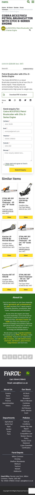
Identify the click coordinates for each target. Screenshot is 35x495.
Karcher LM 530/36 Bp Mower (23, 200)
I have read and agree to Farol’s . (16, 164)
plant (8, 306)
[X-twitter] (15, 357)
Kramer (26, 319)
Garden (16, 7)
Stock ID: (5, 68)
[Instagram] (9, 357)
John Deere (19, 319)
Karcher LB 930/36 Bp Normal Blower (8, 239)
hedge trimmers (12, 343)
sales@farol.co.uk (20, 383)
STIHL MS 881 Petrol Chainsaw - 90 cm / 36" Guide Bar (25, 278)
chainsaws (7, 341)
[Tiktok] (30, 357)
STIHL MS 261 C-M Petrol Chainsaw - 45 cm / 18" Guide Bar (8, 202)
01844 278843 (20, 379)
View (9, 217)
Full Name (6, 121)
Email (4, 128)
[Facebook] (4, 357)
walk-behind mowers (24, 339)
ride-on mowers (9, 339)
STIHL (18, 335)
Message (6, 150)
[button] (30, 30)
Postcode (6, 143)
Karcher (9, 337)
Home (4, 7)
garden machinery (25, 333)
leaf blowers (16, 341)
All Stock (10, 7)
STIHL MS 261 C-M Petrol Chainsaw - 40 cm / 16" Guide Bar (25, 241)
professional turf (25, 304)
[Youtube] (20, 357)
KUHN (8, 321)
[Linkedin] (25, 357)
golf (18, 304)
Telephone (6, 135)
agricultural (12, 304)
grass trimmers (25, 341)
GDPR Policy (9, 165)
